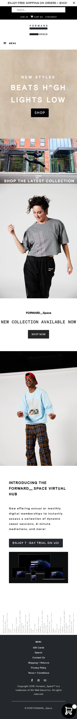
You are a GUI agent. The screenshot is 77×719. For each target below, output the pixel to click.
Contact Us (38, 657)
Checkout (51, 16)
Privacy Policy (38, 667)
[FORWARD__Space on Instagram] (38, 680)
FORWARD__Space (42, 708)
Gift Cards (38, 647)
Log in (24, 16)
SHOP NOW (38, 334)
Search (38, 652)
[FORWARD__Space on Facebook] (32, 680)
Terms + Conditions (38, 672)
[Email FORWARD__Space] (45, 680)
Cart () (38, 16)
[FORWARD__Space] (38, 30)
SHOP (40, 112)
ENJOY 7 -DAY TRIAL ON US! (36, 543)
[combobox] (38, 9)
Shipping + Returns (38, 662)
